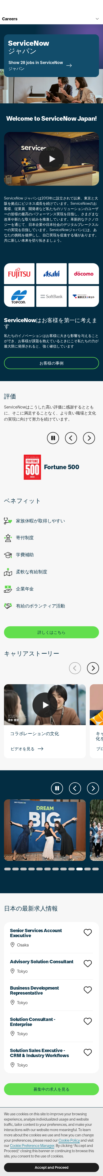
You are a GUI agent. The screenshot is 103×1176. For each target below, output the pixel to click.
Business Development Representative (34, 990)
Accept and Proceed (51, 1167)
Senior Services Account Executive (36, 933)
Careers (10, 18)
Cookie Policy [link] (69, 1140)
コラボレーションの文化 (34, 733)
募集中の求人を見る (52, 1089)
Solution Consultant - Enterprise (33, 1021)
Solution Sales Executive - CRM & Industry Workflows (39, 1053)
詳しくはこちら (52, 632)
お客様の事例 (52, 363)
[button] (71, 438)
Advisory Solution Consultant (42, 961)
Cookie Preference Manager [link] (32, 1145)
